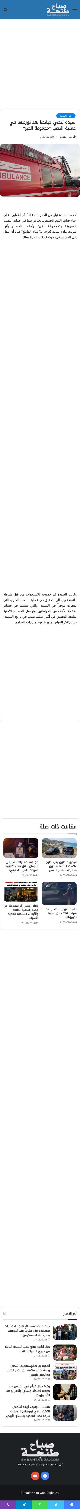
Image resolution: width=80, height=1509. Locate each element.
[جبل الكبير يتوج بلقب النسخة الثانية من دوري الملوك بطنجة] (65, 1353)
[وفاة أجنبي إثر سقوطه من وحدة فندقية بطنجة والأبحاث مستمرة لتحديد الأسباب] (20, 892)
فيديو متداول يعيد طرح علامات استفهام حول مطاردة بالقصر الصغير (61, 866)
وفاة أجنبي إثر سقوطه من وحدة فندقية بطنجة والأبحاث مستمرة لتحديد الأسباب (21, 912)
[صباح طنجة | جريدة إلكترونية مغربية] (58, 9)
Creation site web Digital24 (40, 1492)
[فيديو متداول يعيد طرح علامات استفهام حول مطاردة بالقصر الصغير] (59, 848)
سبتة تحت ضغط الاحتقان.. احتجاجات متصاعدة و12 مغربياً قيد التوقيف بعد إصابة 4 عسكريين (27, 1330)
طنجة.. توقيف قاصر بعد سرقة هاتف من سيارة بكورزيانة (61, 913)
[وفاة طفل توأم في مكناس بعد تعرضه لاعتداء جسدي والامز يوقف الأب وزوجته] (65, 1392)
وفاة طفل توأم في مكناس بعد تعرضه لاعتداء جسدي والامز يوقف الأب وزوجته (28, 1390)
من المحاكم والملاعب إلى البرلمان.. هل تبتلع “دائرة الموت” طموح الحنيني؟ (22, 866)
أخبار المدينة (66, 115)
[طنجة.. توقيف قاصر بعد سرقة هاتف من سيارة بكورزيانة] (59, 893)
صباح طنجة (66, 136)
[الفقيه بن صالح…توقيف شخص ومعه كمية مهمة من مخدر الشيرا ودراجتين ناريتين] (65, 1372)
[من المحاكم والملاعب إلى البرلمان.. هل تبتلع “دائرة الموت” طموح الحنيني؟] (20, 848)
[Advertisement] (40, 63)
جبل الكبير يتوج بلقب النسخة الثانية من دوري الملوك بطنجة (27, 1349)
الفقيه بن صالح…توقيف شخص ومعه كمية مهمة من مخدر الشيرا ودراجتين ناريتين (28, 1370)
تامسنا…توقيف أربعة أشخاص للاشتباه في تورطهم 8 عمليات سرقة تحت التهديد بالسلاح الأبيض (28, 1411)
